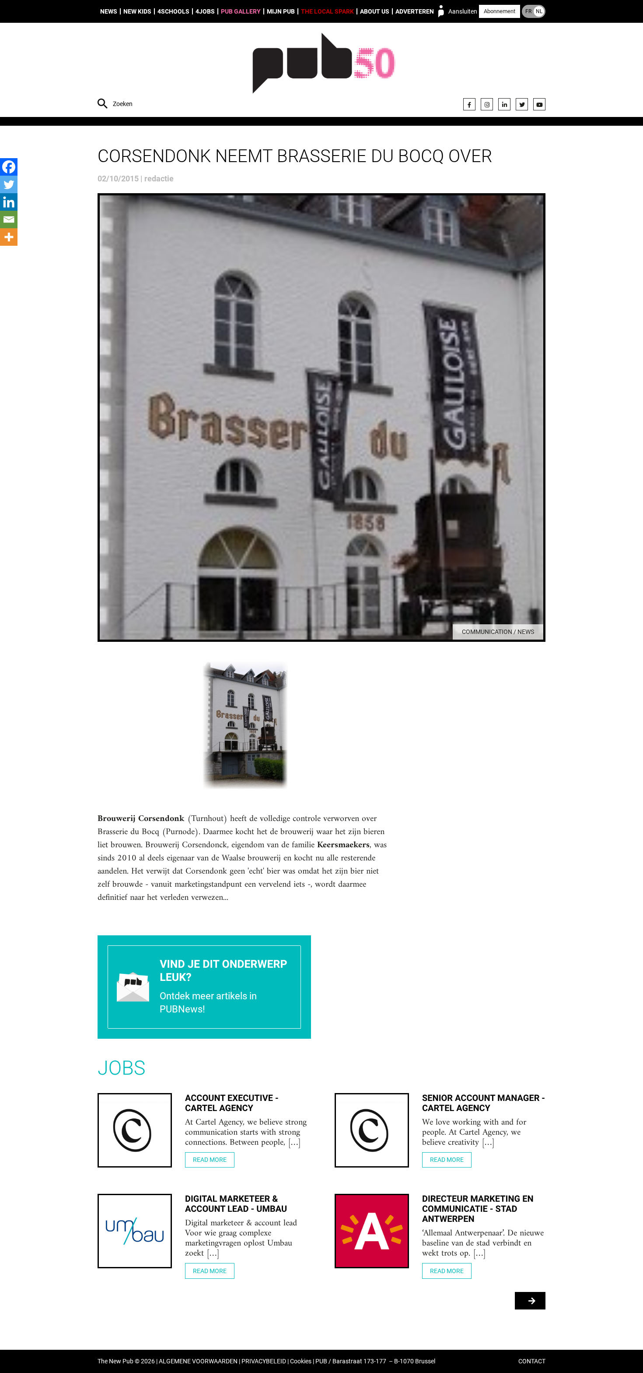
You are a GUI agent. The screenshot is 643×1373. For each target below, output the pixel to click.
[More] (8, 237)
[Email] (8, 219)
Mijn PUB (281, 11)
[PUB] (323, 71)
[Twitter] (522, 104)
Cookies (300, 1361)
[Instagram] (487, 104)
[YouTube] (539, 104)
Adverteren (414, 11)
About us (374, 11)
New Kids (137, 11)
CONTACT (531, 1361)
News (108, 11)
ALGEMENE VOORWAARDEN (198, 1361)
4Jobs (205, 11)
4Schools (173, 11)
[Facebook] (469, 104)
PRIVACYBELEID (263, 1361)
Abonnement (499, 11)
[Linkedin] (8, 202)
